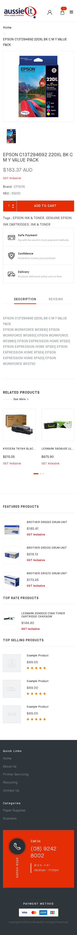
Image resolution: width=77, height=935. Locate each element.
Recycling (10, 782)
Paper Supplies (14, 810)
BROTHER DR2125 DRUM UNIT (47, 548)
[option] (38, 86)
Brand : (8, 187)
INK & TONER (40, 224)
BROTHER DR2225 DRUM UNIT (47, 522)
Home (7, 27)
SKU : (6, 193)
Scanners (10, 818)
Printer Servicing (15, 774)
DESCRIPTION (25, 299)
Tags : (7, 218)
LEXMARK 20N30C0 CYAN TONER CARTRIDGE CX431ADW (43, 615)
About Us (9, 766)
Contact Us (11, 790)
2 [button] (40, 473)
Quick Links (12, 751)
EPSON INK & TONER (28, 218)
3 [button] (42, 473)
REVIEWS (56, 299)
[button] (62, 12)
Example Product (38, 655)
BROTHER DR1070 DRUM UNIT (47, 573)
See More (19, 399)
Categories (12, 803)
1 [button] (36, 473)
